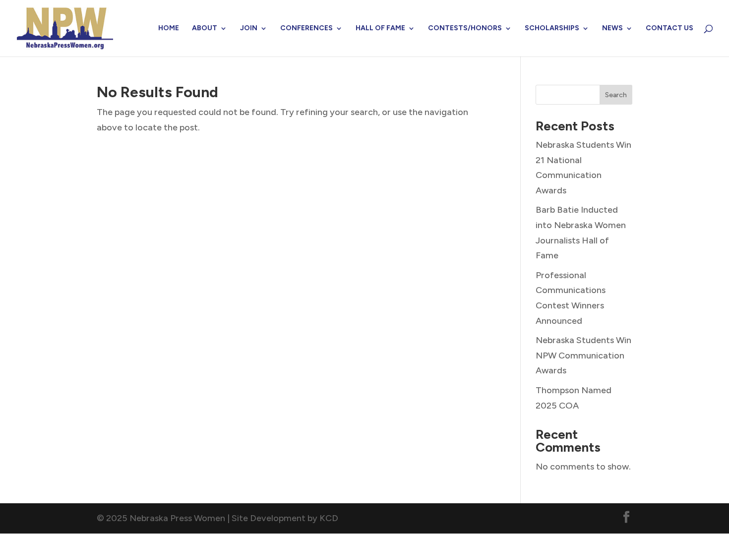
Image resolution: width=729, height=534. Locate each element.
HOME (168, 28)
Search (616, 95)
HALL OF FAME (380, 28)
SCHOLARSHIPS (552, 28)
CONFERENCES (306, 28)
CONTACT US (669, 28)
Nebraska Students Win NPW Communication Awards (583, 355)
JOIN (248, 28)
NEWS (612, 28)
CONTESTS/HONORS (465, 28)
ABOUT (204, 28)
